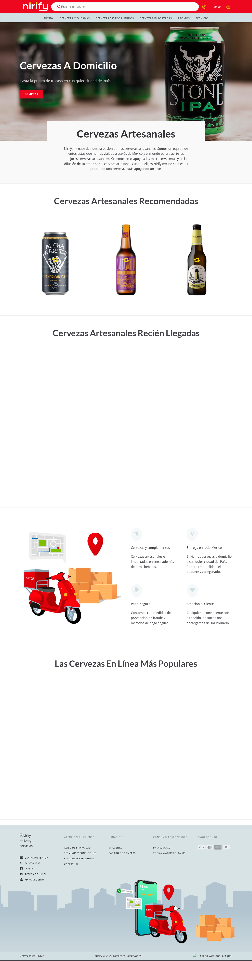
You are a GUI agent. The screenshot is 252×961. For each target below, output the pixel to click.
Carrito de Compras (122, 852)
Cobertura (71, 864)
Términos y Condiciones (80, 852)
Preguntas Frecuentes (79, 858)
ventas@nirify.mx (36, 857)
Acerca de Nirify (35, 874)
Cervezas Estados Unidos (115, 18)
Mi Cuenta (115, 847)
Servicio (202, 18)
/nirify (29, 868)
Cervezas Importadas (156, 18)
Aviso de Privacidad (77, 847)
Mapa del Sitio (34, 879)
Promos (184, 18)
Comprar (31, 94)
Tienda (49, 18)
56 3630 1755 (32, 863)
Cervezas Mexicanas (75, 18)
